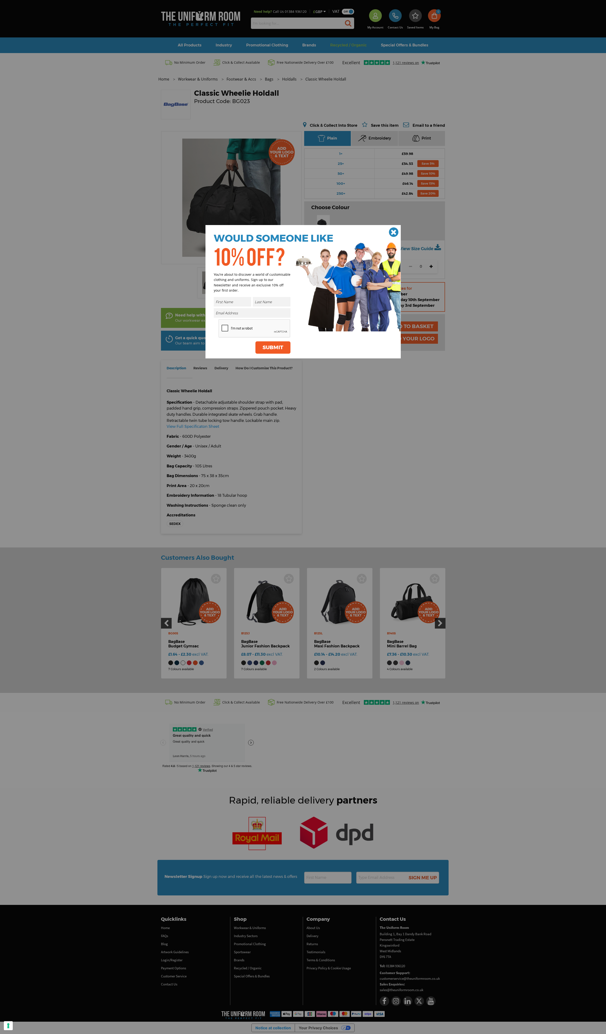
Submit (273, 347)
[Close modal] (393, 232)
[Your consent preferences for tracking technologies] (8, 1025)
